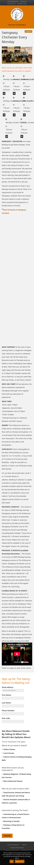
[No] (32, 858)
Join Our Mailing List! (13, 1)
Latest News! (23, 1)
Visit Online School (22, 3)
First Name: (6, 695)
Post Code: (6, 718)
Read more (19, 861)
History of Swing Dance (13, 844)
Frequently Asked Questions (17, 847)
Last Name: (6, 703)
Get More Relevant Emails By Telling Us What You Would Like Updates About (16, 734)
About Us (24, 844)
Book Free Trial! (11, 3)
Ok (12, 861)
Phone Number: (8, 710)
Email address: (8, 687)
